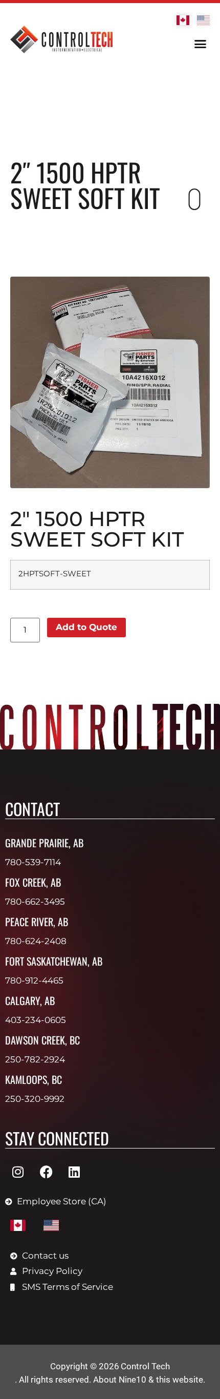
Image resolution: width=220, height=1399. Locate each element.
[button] (200, 44)
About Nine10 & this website (148, 1379)
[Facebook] (46, 1172)
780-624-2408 (36, 941)
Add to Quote (86, 627)
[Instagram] (18, 1172)
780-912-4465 (34, 980)
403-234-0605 (35, 1020)
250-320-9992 (34, 1099)
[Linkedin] (74, 1172)
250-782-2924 (35, 1059)
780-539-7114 (33, 862)
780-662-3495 (35, 901)
